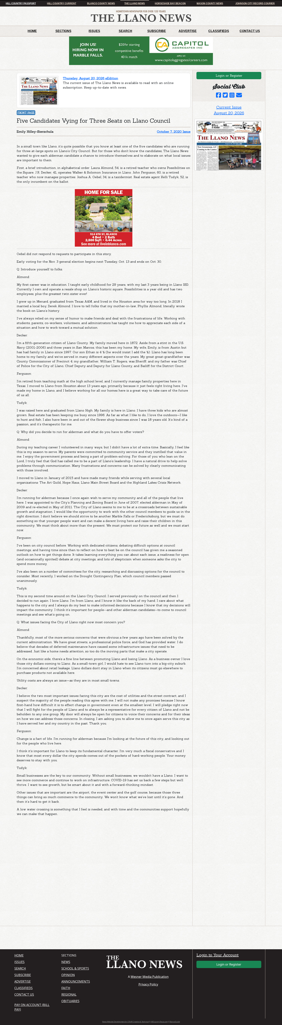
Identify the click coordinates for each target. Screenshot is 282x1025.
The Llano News (134, 3)
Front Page (26, 112)
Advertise (188, 31)
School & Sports (75, 968)
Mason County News (210, 3)
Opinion (68, 975)
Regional (69, 994)
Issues (94, 31)
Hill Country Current (61, 3)
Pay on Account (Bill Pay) (31, 1007)
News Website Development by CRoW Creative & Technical (125, 1021)
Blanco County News (101, 3)
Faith (65, 988)
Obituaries (70, 1001)
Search (125, 31)
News (65, 962)
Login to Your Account (217, 955)
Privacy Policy (148, 984)
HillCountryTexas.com (159, 1021)
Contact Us (250, 31)
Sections (63, 31)
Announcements (75, 981)
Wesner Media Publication (150, 977)
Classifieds (218, 31)
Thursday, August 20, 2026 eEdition (90, 78)
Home (32, 31)
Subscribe (156, 31)
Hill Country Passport (21, 3)
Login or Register (229, 75)
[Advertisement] (45, 843)
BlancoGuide (175, 1021)
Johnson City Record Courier (255, 3)
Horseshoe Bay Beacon (170, 3)
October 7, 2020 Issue (173, 131)
